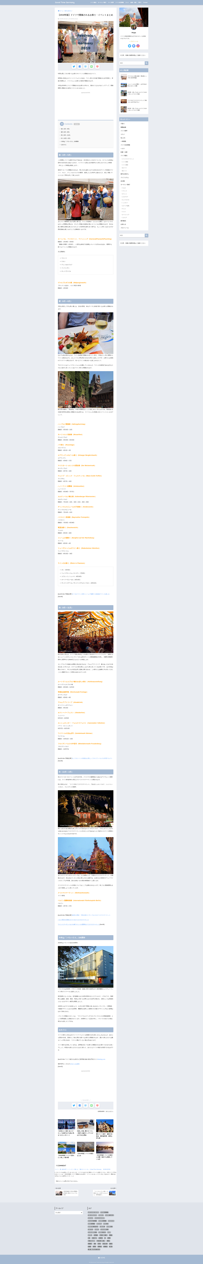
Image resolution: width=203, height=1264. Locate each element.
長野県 (94, 1246)
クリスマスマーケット (128, 159)
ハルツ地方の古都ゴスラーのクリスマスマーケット (73, 920)
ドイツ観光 (93, 2)
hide (77, 124)
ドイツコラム (125, 177)
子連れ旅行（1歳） (101, 1240)
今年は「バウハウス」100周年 (70, 141)
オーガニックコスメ (92, 1215)
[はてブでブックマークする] (85, 66)
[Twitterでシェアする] (74, 66)
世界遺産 (96, 1235)
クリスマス (90, 1218)
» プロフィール (133, 41)
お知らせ (123, 224)
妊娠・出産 (133, 2)
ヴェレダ (90, 1235)
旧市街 (99, 1243)
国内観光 (123, 221)
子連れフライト (91, 1240)
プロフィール (125, 228)
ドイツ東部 (125, 165)
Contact (145, 2)
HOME (102, 1258)
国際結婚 (123, 127)
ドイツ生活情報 (119, 2)
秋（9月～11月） (66, 135)
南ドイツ (124, 170)
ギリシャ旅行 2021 (109, 1215)
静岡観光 (105, 1246)
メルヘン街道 (109, 1226)
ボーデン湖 (102, 1226)
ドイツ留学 (111, 2)
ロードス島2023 (102, 1232)
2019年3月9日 (106, 1169)
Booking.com (101, 1059)
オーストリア (125, 214)
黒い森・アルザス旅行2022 (94, 1249)
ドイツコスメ (111, 1220)
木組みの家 (105, 1243)
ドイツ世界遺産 (91, 1223)
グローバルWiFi (75, 1064)
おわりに (63, 144)
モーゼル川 (90, 1229)
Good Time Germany (65, 2)
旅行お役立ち (109, 1111)
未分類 (123, 181)
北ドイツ (124, 167)
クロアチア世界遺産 (92, 1220)
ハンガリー (125, 202)
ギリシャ (124, 194)
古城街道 (101, 1238)
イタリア (124, 217)
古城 (89, 1238)
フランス (124, 191)
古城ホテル (94, 1238)
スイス (124, 211)
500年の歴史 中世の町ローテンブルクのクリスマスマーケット (91, 915)
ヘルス (123, 148)
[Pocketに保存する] (97, 66)
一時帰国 (123, 141)
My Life (123, 138)
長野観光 (100, 1246)
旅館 (95, 1243)
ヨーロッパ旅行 (102, 2)
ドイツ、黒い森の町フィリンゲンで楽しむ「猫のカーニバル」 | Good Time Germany (79, 1169)
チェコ (124, 208)
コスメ (127, 2)
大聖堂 (108, 1238)
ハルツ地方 (105, 1223)
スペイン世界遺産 (102, 1220)
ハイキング (99, 1223)
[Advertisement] (85, 105)
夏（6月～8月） (65, 132)
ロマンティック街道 (92, 1232)
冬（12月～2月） (66, 138)
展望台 (108, 1240)
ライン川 (97, 1229)
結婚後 (89, 1246)
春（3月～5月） (65, 129)
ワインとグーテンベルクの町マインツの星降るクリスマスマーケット (79, 924)
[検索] (146, 63)
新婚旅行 (90, 1243)
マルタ (124, 188)
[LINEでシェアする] (91, 66)
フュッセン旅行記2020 (93, 1226)
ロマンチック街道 (104, 1229)
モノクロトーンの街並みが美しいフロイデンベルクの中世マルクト (92, 758)
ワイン (109, 1232)
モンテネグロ (125, 199)
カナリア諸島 (125, 205)
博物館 (110, 1235)
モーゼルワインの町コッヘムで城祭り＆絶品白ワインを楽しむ (91, 594)
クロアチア (125, 196)
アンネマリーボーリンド (93, 1212)
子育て (140, 2)
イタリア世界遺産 (104, 1212)
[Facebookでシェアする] (80, 66)
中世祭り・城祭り (103, 1235)
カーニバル (101, 1215)
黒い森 (110, 1246)
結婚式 (110, 1243)
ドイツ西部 (125, 162)
